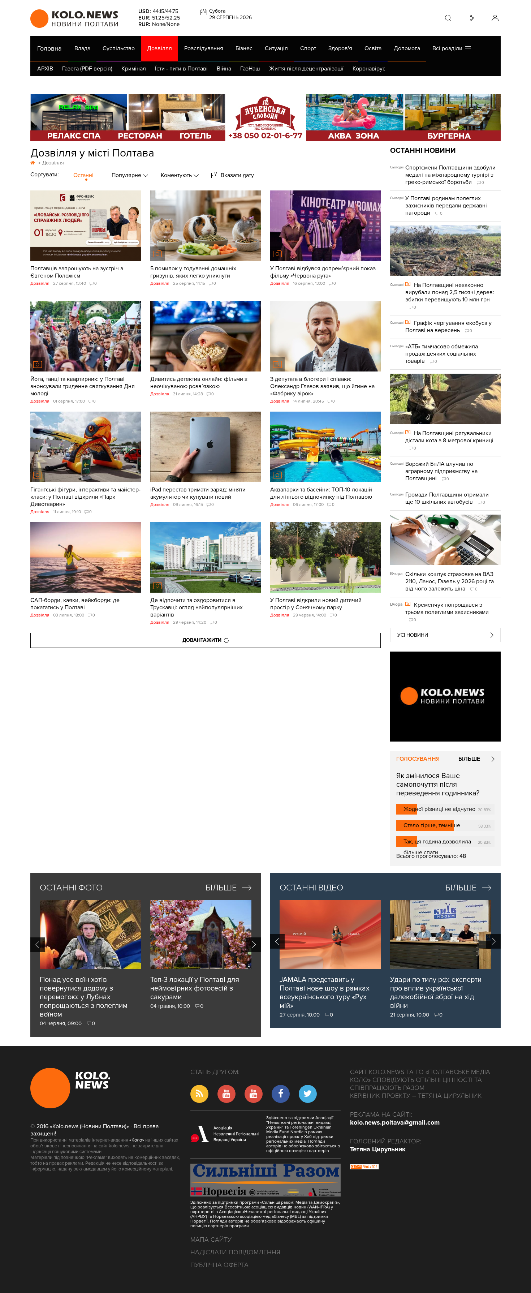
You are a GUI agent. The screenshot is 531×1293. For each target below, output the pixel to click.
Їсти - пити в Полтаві (181, 68)
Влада (82, 48)
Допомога (407, 48)
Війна (224, 68)
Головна (49, 48)
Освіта (372, 48)
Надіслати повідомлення (235, 1252)
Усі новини (412, 635)
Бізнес (244, 48)
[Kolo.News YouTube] (445, 697)
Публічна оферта (219, 1265)
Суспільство (119, 48)
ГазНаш (250, 68)
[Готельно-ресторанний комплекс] (265, 117)
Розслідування (203, 48)
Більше (469, 759)
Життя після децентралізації (306, 68)
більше (221, 887)
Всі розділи (448, 48)
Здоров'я (340, 48)
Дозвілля (159, 48)
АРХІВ (45, 68)
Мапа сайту (211, 1239)
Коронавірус (369, 68)
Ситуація (276, 48)
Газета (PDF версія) (87, 68)
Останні (83, 175)
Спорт (308, 48)
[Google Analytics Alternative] (364, 1167)
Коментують (177, 175)
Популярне (127, 175)
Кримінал (133, 68)
